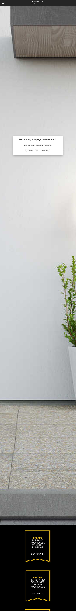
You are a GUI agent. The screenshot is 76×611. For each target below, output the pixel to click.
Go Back (30, 150)
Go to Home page (42, 150)
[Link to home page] (38, 3)
